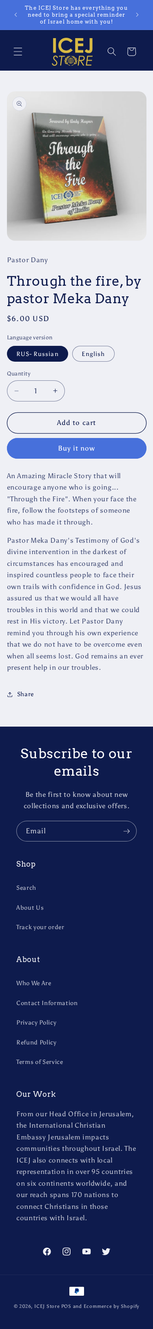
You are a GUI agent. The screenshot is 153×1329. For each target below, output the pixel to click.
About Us (30, 907)
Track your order (40, 927)
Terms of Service (39, 1062)
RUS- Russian (37, 354)
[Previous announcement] (16, 15)
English (93, 354)
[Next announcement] (137, 15)
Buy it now (76, 448)
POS (66, 1306)
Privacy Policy (36, 1022)
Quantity (19, 373)
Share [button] (25, 694)
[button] (18, 51)
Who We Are (33, 983)
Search (26, 887)
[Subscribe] (126, 831)
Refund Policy (36, 1042)
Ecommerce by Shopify (111, 1306)
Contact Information (47, 1003)
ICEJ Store (47, 1306)
